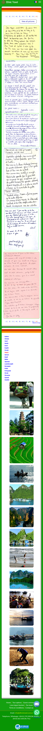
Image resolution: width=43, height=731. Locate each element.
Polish (6, 368)
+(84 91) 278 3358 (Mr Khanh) (29, 716)
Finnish (7, 350)
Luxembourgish (9, 364)
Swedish (7, 380)
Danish (6, 343)
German (7, 355)
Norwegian (8, 366)
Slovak (6, 373)
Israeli (6, 357)
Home (8, 703)
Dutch (6, 345)
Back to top (36, 323)
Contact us (29, 708)
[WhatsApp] (37, 712)
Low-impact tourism (17, 705)
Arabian (7, 336)
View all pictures (28, 21)
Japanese (7, 361)
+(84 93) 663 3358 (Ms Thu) (27, 717)
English (7, 348)
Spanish (7, 377)
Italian (6, 359)
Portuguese (8, 371)
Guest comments (29, 703)
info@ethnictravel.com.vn (24, 713)
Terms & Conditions (16, 708)
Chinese (7, 339)
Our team (29, 705)
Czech (6, 341)
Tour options (17, 703)
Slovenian (7, 375)
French (6, 352)
